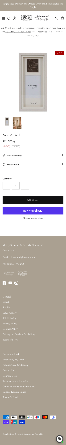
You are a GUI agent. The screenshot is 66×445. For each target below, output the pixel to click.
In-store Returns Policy (14, 391)
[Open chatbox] (59, 439)
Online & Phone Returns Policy (18, 386)
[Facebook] (4, 283)
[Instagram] (16, 283)
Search (6, 301)
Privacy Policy (10, 323)
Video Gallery (9, 312)
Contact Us (8, 370)
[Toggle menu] (3, 18)
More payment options (33, 218)
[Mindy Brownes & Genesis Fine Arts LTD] (35, 18)
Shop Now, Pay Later (13, 359)
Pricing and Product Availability (19, 334)
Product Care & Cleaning (15, 364)
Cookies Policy (10, 328)
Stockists (7, 307)
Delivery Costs (10, 375)
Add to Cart (33, 199)
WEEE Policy (9, 318)
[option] (33, 82)
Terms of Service (11, 339)
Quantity (7, 178)
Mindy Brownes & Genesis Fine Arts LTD (25, 434)
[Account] (55, 18)
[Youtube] (10, 283)
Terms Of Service (11, 397)
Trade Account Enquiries (15, 381)
